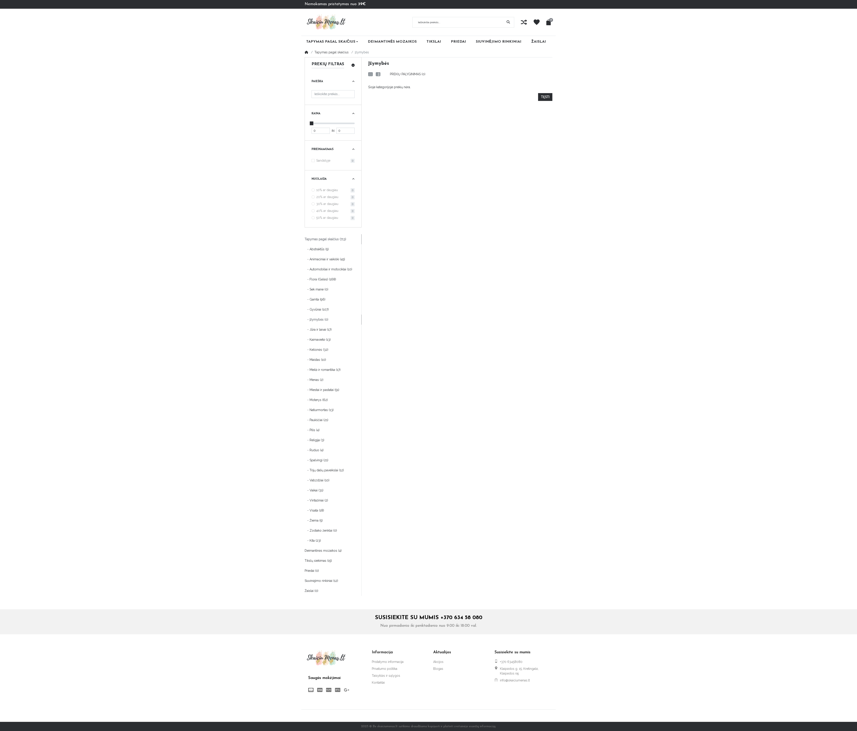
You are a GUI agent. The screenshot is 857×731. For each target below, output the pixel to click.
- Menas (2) (314, 380)
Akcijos (438, 662)
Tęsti (545, 97)
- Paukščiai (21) (316, 420)
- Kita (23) (313, 540)
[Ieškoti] (508, 22)
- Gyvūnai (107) (317, 309)
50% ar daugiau (327, 217)
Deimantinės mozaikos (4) (323, 550)
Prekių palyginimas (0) (407, 74)
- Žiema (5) (314, 520)
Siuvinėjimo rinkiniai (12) (321, 581)
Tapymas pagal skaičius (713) (325, 239)
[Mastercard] (310, 690)
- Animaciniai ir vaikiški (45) (325, 259)
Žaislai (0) (311, 591)
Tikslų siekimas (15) (318, 560)
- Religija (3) (314, 440)
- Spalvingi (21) (316, 460)
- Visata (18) (314, 510)
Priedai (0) (312, 570)
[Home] (306, 52)
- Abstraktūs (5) (317, 249)
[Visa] (319, 690)
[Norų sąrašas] (537, 22)
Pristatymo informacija (388, 662)
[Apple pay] (337, 690)
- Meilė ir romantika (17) (323, 370)
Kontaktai (378, 682)
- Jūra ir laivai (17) (318, 329)
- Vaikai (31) (314, 490)
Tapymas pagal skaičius (331, 52)
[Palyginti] (524, 22)
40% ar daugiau (327, 211)
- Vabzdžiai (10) (317, 480)
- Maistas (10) (315, 359)
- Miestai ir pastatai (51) (322, 390)
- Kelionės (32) (316, 349)
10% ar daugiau (327, 190)
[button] (549, 22)
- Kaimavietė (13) (318, 339)
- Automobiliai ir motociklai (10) (328, 269)
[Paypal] (328, 690)
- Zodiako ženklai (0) (321, 530)
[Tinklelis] (370, 74)
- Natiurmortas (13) (319, 410)
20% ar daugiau (327, 197)
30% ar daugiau (327, 204)
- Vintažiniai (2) (316, 500)
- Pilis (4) (312, 430)
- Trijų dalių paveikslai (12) (324, 470)
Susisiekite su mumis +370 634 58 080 (428, 617)
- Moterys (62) (316, 400)
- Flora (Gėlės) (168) (320, 279)
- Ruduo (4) (314, 450)
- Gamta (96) (315, 299)
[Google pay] (347, 690)
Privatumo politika (384, 668)
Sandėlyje (323, 160)
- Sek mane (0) (316, 289)
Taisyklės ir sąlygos (386, 675)
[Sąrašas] (378, 74)
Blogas (438, 668)
